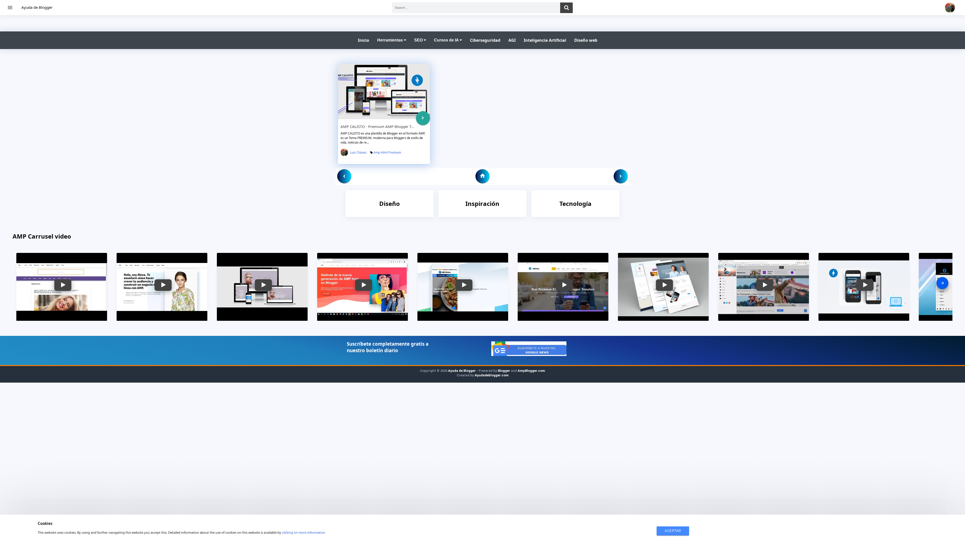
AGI (512, 40)
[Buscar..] (566, 8)
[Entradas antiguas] (621, 176)
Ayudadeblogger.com (492, 375)
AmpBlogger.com (531, 371)
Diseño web (585, 40)
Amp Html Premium (387, 152)
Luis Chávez (358, 152)
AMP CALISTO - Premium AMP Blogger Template (383, 126)
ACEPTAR (673, 531)
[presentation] (942, 283)
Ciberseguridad (485, 40)
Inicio (363, 40)
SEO (419, 40)
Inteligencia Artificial (545, 40)
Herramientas (390, 40)
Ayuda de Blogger (37, 7)
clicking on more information (303, 532)
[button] (62, 285)
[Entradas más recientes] (344, 176)
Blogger (504, 371)
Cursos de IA (447, 40)
